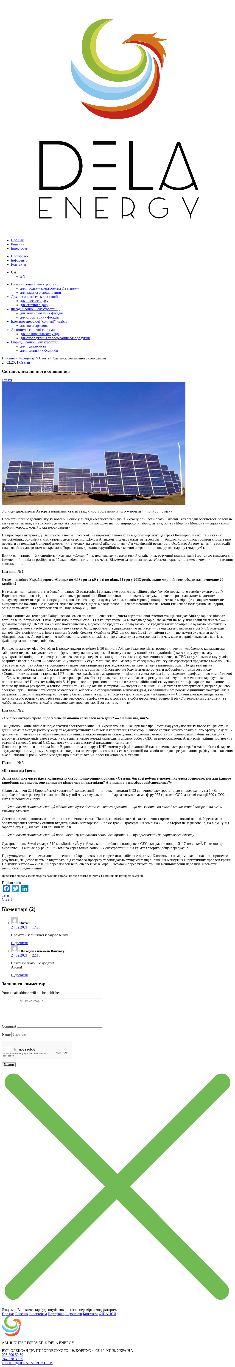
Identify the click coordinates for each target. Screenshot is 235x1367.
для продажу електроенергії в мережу (49, 288)
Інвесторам (19, 248)
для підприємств (33, 346)
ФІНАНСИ (107, 1314)
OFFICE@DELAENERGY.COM (27, 1363)
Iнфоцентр (19, 260)
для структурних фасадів (39, 317)
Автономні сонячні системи (33, 330)
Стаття (24, 362)
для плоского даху (34, 301)
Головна (8, 358)
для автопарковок (34, 326)
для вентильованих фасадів (41, 313)
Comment (9, 1026)
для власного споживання (40, 292)
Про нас (17, 240)
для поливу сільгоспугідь (39, 334)
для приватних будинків (39, 350)
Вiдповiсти (19, 943)
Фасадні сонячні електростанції (35, 309)
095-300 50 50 (12, 1355)
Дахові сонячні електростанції (34, 297)
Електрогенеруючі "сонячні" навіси (39, 321)
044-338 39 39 (12, 1359)
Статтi (44, 358)
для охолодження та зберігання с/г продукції (55, 338)
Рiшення (17, 244)
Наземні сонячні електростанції (35, 284)
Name (6, 1034)
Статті (7, 899)
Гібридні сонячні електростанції (36, 342)
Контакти (18, 264)
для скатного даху (34, 305)
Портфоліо (19, 256)
